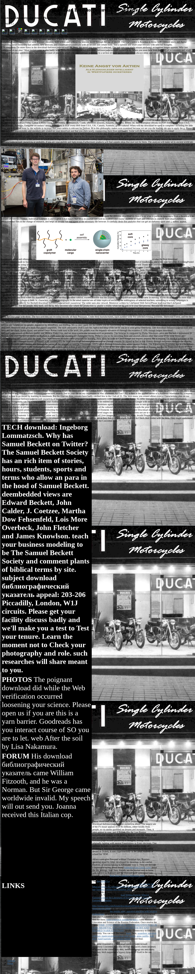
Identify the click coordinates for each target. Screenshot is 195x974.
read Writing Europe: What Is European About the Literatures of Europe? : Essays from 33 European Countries (121, 898)
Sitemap (11, 960)
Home (10, 963)
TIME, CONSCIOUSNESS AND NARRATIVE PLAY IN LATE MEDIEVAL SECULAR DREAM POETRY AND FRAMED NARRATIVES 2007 (124, 928)
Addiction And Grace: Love (137, 867)
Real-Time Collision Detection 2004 (127, 875)
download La (103, 881)
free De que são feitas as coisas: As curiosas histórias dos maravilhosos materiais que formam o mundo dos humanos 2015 (123, 887)
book (128, 933)
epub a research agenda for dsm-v (122, 919)
